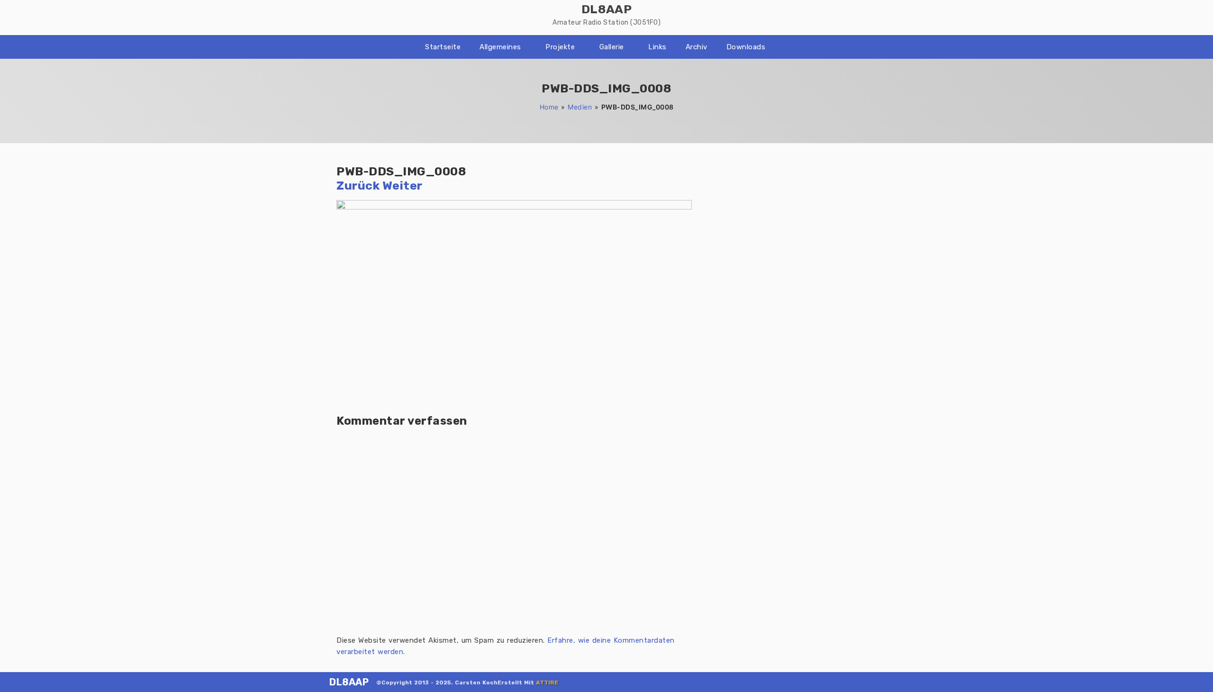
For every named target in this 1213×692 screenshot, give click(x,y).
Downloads (746, 47)
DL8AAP (349, 682)
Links (657, 47)
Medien (580, 107)
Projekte (560, 47)
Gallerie (611, 47)
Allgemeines (500, 47)
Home (549, 107)
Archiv (696, 47)
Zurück (358, 185)
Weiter (402, 185)
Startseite (443, 47)
